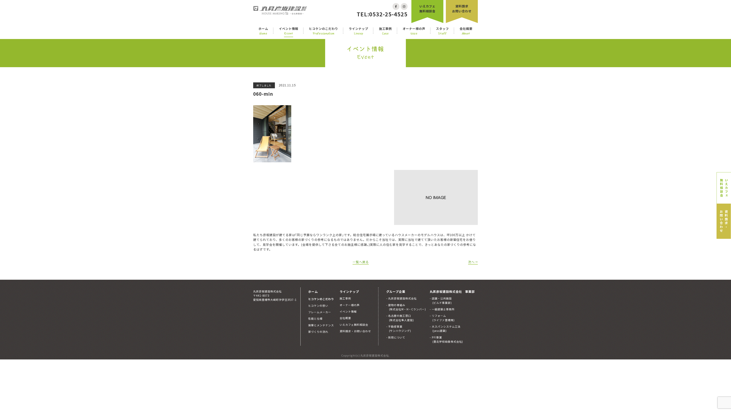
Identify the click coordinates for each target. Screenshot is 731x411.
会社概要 (466, 30)
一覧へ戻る (361, 262)
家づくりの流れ (318, 332)
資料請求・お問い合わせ (724, 221)
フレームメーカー (319, 312)
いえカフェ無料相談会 (427, 8)
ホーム (263, 30)
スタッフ (442, 30)
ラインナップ (358, 30)
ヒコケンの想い (318, 305)
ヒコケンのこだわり (323, 30)
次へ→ (473, 262)
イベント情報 (288, 30)
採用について (396, 337)
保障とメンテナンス (321, 325)
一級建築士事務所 (443, 309)
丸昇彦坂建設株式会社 (402, 298)
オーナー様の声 (414, 30)
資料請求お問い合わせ (462, 8)
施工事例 (385, 30)
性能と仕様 (315, 318)
